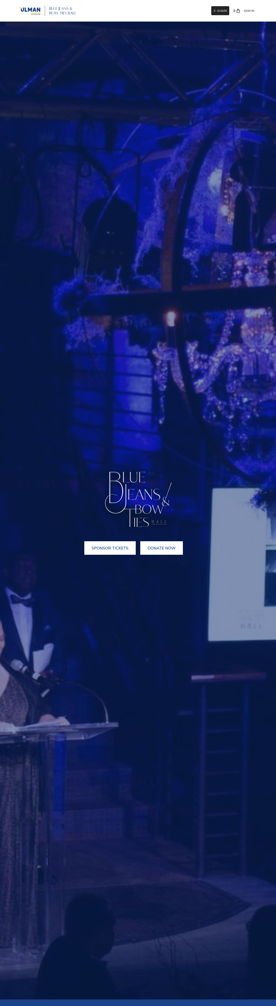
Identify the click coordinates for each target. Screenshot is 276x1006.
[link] (48, 11)
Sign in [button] (249, 11)
